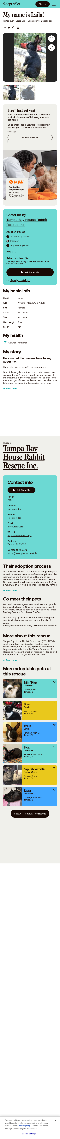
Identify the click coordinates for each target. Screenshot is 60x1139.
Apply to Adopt (20, 280)
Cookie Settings (29, 1134)
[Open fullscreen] (51, 47)
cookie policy (24, 1126)
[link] (5, 28)
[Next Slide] (54, 57)
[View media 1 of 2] (11, 92)
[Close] (55, 1121)
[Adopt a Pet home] (11, 4)
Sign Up (42, 4)
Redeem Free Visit (29, 137)
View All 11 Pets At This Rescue (30, 813)
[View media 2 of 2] (27, 92)
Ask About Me (31, 272)
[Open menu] (54, 4)
